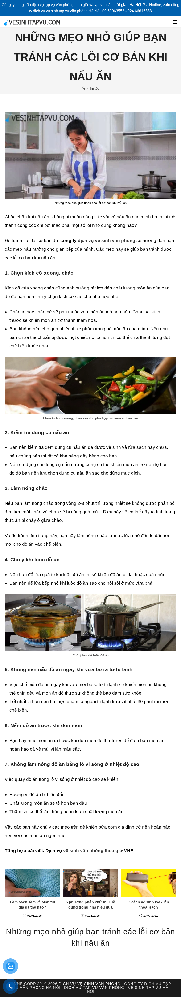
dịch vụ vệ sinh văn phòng (106, 240)
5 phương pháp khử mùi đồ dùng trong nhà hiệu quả (90, 904)
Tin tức (94, 88)
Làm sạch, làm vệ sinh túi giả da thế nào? (32, 904)
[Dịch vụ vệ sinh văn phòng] (83, 88)
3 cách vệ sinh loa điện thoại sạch (148, 904)
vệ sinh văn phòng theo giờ (93, 850)
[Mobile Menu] (175, 21)
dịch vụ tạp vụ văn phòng (94, 988)
